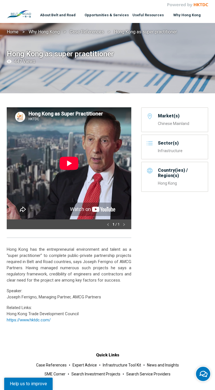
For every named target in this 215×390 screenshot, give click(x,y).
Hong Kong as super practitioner (145, 31)
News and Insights (163, 365)
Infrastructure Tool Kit (122, 365)
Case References (87, 31)
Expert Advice (85, 365)
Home (12, 31)
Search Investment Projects (95, 374)
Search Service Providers (148, 374)
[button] (108, 224)
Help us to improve (28, 383)
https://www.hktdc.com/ (29, 319)
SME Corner (55, 374)
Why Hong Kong (44, 31)
